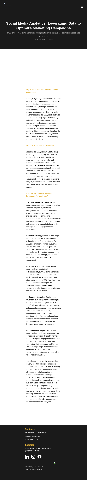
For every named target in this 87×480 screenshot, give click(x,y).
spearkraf (32, 436)
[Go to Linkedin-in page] (28, 457)
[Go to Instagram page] (34, 457)
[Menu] (82, 7)
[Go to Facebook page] (39, 457)
